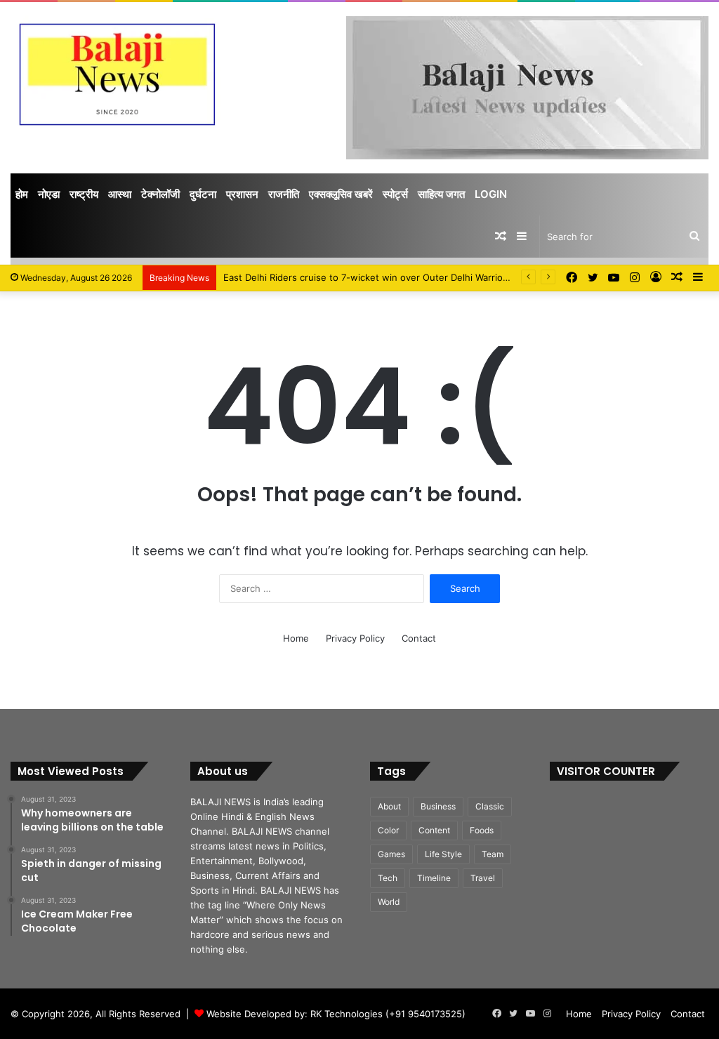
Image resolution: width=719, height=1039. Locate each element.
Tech (387, 878)
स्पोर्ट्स (395, 194)
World (389, 901)
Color (388, 830)
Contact (419, 638)
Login (491, 194)
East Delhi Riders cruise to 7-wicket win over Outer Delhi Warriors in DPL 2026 (395, 277)
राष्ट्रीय (84, 194)
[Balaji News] (120, 73)
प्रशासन (242, 194)
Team (492, 854)
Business (438, 806)
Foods (482, 830)
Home (296, 638)
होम (21, 194)
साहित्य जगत (441, 194)
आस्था (119, 194)
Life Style (443, 854)
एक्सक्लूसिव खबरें (341, 194)
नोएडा (49, 194)
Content (434, 830)
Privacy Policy (355, 638)
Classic (489, 806)
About (389, 806)
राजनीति (283, 194)
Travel (482, 878)
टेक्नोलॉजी (160, 194)
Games (391, 854)
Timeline (434, 878)
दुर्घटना (203, 194)
